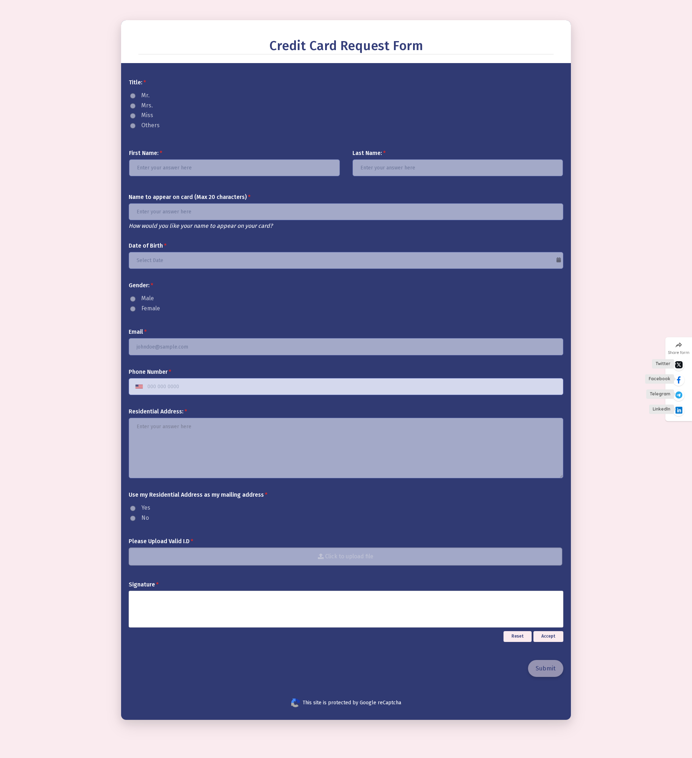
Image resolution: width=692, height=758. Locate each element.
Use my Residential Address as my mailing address (196, 494)
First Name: (144, 153)
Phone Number (148, 371)
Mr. (145, 95)
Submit (546, 668)
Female (150, 308)
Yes (145, 507)
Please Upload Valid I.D (159, 541)
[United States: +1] (137, 387)
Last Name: (367, 153)
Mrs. (147, 105)
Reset (517, 636)
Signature (142, 584)
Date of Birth (146, 245)
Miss (147, 115)
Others (150, 125)
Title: (135, 82)
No (145, 517)
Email (136, 331)
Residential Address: (156, 411)
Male (147, 298)
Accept (548, 636)
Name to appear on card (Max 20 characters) (188, 197)
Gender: (139, 285)
